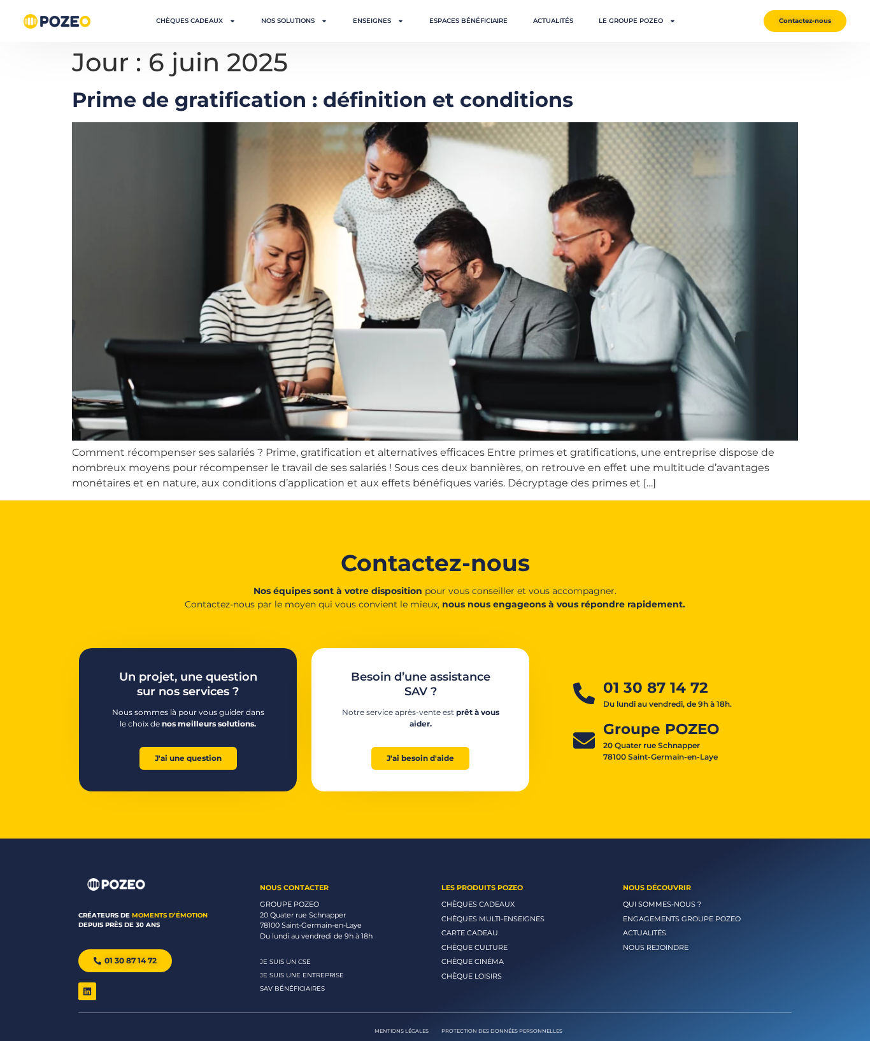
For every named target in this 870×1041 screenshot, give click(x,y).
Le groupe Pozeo (631, 21)
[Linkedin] (87, 991)
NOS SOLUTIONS (288, 21)
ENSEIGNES (372, 21)
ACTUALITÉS (553, 21)
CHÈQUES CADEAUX (189, 21)
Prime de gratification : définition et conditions (322, 99)
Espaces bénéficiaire (468, 21)
